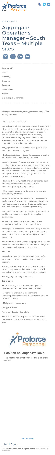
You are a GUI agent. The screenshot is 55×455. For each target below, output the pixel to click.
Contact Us (15, 444)
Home (6, 444)
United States (7, 89)
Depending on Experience (12, 98)
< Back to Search (9, 21)
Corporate (6, 81)
